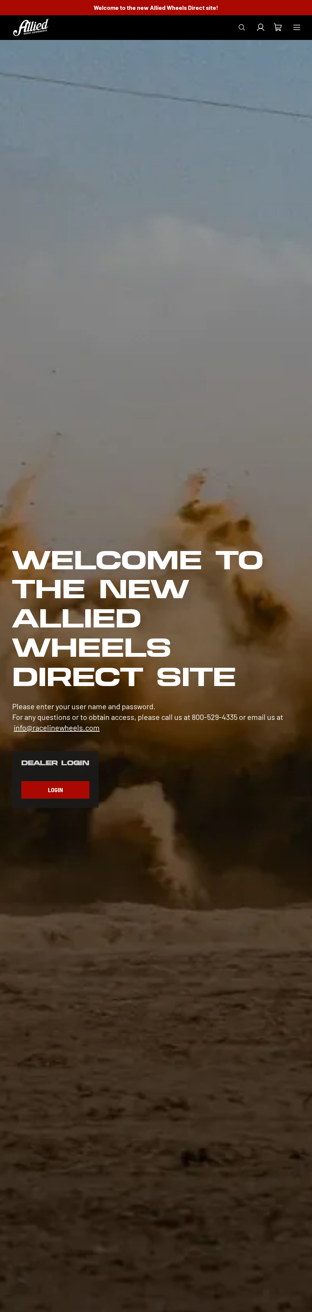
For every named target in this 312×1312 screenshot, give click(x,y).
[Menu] (297, 27)
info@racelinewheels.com (57, 727)
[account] (260, 27)
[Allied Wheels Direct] (31, 27)
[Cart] (278, 28)
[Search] (242, 27)
